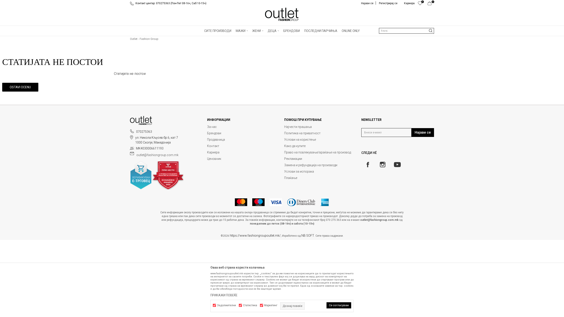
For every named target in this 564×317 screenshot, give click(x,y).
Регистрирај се (388, 3)
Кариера (213, 152)
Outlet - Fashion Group (144, 39)
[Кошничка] (431, 4)
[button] (406, 31)
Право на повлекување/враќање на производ (317, 152)
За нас (212, 127)
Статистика (250, 305)
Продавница (216, 139)
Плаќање (290, 178)
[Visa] (276, 202)
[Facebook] (367, 164)
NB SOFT (307, 235)
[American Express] (324, 202)
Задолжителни (226, 305)
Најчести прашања (298, 127)
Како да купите (295, 146)
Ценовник (214, 158)
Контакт (213, 146)
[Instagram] (382, 164)
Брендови (214, 133)
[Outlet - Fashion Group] (282, 14)
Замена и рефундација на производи (310, 165)
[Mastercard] (241, 202)
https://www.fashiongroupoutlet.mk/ (255, 235)
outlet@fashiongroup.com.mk (157, 155)
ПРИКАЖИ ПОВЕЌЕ (223, 295)
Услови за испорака (299, 171)
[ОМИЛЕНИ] (420, 4)
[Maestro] (258, 202)
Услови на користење (300, 139)
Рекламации (293, 158)
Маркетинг (270, 305)
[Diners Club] (301, 202)
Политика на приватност (302, 133)
